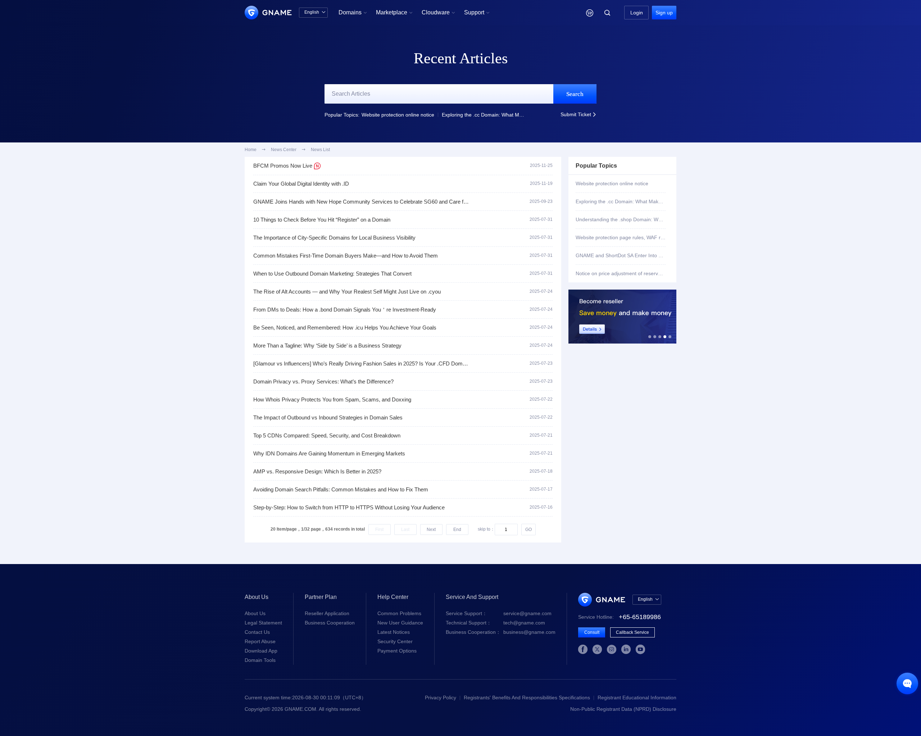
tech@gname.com (495, 623)
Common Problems (399, 613)
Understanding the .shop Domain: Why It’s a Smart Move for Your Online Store (621, 219)
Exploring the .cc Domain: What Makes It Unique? (484, 115)
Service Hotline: (619, 617)
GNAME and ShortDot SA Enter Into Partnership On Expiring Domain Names (621, 255)
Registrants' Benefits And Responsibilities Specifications (527, 697)
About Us (255, 613)
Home (251, 149)
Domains (353, 12)
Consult (591, 632)
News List (320, 149)
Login (636, 12)
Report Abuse (260, 641)
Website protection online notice (398, 115)
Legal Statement (263, 623)
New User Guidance (400, 623)
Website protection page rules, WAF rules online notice (621, 237)
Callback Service (632, 632)
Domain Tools (260, 660)
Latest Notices (393, 632)
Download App (261, 651)
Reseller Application (327, 613)
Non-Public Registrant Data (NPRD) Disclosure (623, 709)
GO (528, 529)
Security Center (395, 641)
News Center (283, 149)
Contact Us (257, 632)
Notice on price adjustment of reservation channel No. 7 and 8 (621, 273)
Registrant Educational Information (637, 697)
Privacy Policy (440, 697)
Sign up (664, 12)
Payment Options (397, 651)
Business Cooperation (330, 623)
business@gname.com (500, 632)
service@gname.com (499, 613)
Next (431, 529)
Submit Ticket (578, 114)
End (457, 529)
